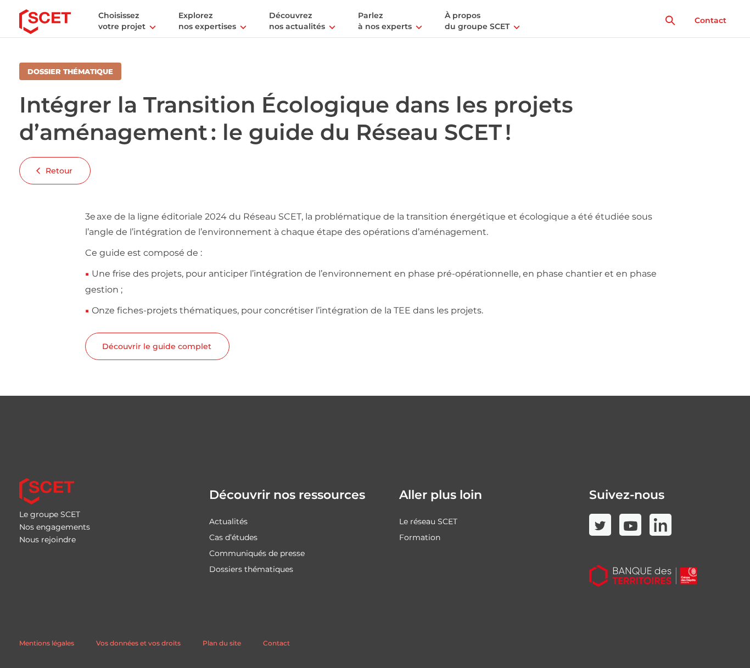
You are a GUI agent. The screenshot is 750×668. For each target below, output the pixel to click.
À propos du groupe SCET (477, 20)
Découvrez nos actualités (297, 20)
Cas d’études (233, 537)
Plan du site (222, 643)
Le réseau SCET (428, 521)
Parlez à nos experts (385, 20)
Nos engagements (54, 527)
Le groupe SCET (49, 514)
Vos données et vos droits (138, 643)
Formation (419, 537)
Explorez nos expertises (207, 20)
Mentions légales (46, 643)
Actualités (228, 521)
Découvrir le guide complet (156, 346)
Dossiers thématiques (251, 569)
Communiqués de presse (257, 553)
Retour (59, 171)
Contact (710, 20)
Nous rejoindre (47, 539)
